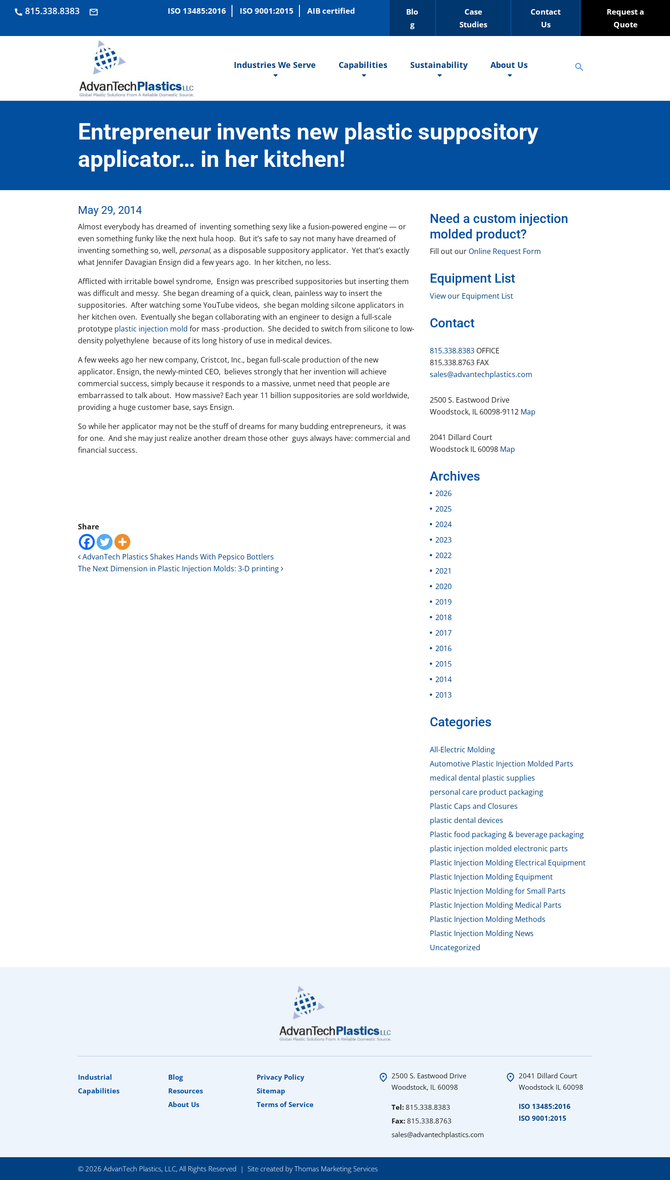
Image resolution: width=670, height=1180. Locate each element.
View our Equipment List (471, 296)
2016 (443, 648)
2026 (443, 493)
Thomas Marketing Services (336, 1168)
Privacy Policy (280, 1077)
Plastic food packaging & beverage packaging (507, 834)
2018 (443, 617)
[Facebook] (87, 542)
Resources (185, 1090)
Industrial (95, 1077)
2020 (443, 586)
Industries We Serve (275, 64)
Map (528, 412)
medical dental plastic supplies (482, 778)
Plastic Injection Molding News (482, 933)
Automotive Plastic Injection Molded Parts (501, 764)
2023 (443, 540)
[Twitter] (105, 542)
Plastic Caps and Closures (474, 806)
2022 (443, 555)
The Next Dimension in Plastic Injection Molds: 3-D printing (179, 569)
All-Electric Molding (462, 750)
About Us (509, 64)
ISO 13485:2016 (545, 1106)
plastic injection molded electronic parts (499, 849)
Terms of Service (285, 1104)
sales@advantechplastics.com (481, 374)
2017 (443, 633)
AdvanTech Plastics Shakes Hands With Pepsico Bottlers (177, 557)
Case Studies (473, 18)
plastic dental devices (466, 820)
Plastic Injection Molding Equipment (491, 877)
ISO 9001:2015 (543, 1118)
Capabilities (363, 64)
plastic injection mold (151, 329)
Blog (412, 18)
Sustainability (439, 64)
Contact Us (546, 18)
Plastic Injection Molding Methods (488, 919)
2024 (443, 524)
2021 (443, 571)
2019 (443, 602)
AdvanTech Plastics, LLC (139, 1168)
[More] (122, 542)
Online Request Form (505, 251)
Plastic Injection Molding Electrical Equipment (508, 863)
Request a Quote (625, 18)
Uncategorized (455, 947)
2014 (443, 679)
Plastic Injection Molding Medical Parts (496, 905)
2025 (443, 509)
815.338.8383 (452, 351)
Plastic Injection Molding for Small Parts (498, 891)
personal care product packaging (486, 792)
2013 (443, 695)
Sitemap (271, 1090)
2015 (443, 664)
